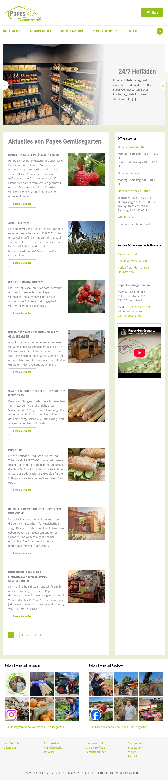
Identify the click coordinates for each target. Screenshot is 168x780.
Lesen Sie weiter (22, 203)
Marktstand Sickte (129, 254)
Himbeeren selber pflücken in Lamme (33, 155)
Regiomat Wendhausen (132, 261)
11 (34, 635)
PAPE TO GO (15, 450)
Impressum (134, 747)
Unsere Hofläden (95, 747)
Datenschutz (135, 743)
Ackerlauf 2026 (18, 223)
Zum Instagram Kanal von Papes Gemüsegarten (34, 727)
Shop (154, 13)
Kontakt (132, 31)
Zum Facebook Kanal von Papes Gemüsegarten (118, 727)
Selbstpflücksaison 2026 (25, 282)
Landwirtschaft (39, 31)
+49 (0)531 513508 (139, 307)
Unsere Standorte (72, 31)
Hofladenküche (52, 747)
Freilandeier (8, 747)
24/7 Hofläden (137, 71)
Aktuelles (49, 752)
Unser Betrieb (10, 743)
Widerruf (132, 752)
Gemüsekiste (51, 743)
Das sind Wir (11, 31)
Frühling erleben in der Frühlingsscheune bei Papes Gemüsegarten (27, 576)
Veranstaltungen (105, 31)
